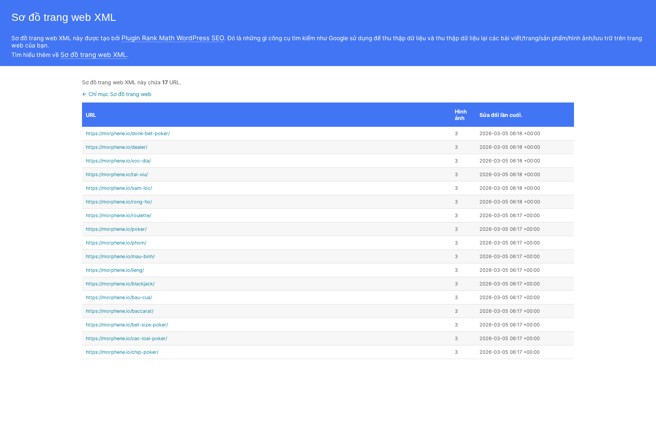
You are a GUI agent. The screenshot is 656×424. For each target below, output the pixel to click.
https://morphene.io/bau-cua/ (119, 297)
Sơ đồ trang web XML (93, 54)
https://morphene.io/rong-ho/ (119, 202)
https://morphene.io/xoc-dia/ (118, 161)
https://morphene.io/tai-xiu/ (117, 174)
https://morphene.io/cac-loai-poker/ (126, 338)
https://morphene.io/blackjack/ (120, 284)
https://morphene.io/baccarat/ (119, 311)
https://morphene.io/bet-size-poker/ (127, 325)
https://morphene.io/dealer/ (116, 147)
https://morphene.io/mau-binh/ (120, 256)
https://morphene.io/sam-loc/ (119, 188)
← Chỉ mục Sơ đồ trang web (116, 94)
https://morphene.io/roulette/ (118, 215)
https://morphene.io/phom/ (116, 243)
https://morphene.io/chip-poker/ (122, 352)
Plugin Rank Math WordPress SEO (172, 38)
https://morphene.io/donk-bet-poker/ (128, 133)
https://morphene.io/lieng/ (115, 270)
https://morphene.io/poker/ (116, 229)
